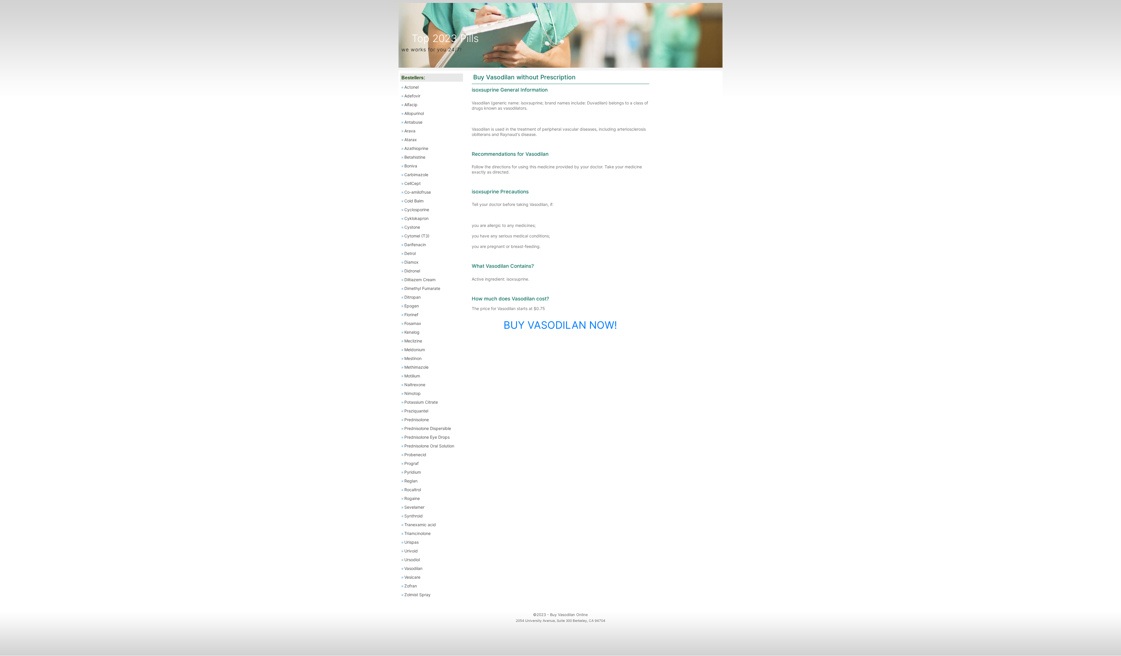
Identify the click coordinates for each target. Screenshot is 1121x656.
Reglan (410, 480)
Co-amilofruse (417, 192)
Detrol (410, 253)
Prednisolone (416, 419)
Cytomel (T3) (416, 235)
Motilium (412, 375)
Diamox (411, 262)
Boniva (410, 165)
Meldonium (414, 349)
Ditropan (412, 297)
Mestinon (413, 358)
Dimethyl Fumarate (422, 288)
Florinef (411, 314)
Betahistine (414, 157)
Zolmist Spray (417, 594)
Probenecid (415, 454)
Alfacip (410, 104)
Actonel (411, 87)
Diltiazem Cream (420, 279)
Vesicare (412, 577)
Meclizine (413, 340)
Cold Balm (414, 200)
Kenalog (411, 332)
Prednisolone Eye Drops (427, 437)
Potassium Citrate (421, 402)
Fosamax (412, 323)
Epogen (411, 305)
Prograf (411, 463)
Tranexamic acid (420, 524)
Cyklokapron (416, 218)
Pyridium (412, 472)
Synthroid (413, 515)
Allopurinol (414, 113)
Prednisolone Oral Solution (429, 445)
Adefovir (412, 95)
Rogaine (412, 498)
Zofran (410, 585)
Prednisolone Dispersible (427, 428)
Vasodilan (413, 568)
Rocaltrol (412, 489)
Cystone (412, 227)
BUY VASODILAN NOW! (560, 325)
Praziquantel (416, 410)
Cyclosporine (416, 209)
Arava (409, 130)
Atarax (410, 139)
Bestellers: (413, 77)
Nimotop (412, 393)
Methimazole (416, 367)
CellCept (412, 183)
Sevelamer (414, 507)
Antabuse (413, 122)
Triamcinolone (417, 533)
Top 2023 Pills (445, 38)
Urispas (411, 542)
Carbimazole (416, 174)
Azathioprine (416, 148)
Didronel (412, 270)
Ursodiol (412, 559)
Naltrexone (414, 384)
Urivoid (411, 550)
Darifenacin (415, 244)
